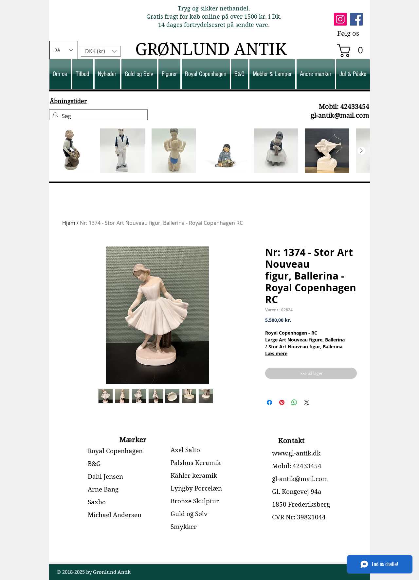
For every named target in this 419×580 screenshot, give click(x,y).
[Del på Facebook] (269, 402)
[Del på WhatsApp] (294, 402)
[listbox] (101, 51)
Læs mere (276, 353)
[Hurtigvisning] (71, 150)
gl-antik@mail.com (340, 115)
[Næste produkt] (361, 151)
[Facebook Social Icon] (356, 19)
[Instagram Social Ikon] (340, 19)
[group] (209, 150)
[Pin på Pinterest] (282, 402)
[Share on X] (307, 402)
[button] (353, 50)
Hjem (68, 222)
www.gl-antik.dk (296, 453)
